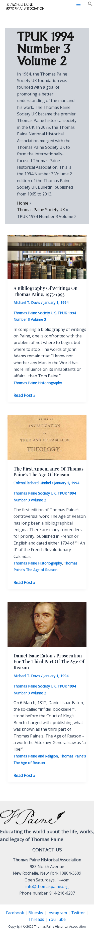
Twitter (78, 913)
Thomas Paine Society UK (35, 312)
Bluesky (35, 913)
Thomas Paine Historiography (38, 382)
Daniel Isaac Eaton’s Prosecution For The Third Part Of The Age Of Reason (49, 662)
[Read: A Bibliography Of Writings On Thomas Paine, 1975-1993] (47, 256)
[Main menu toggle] (78, 5)
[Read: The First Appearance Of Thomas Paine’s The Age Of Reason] (47, 437)
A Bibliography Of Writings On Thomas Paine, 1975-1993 (45, 291)
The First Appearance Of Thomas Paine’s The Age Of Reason (48, 472)
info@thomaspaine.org (47, 886)
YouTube (57, 919)
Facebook (15, 913)
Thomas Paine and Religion (36, 756)
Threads (36, 919)
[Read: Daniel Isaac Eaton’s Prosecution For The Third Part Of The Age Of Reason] (47, 624)
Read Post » (24, 395)
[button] (90, 5)
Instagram (57, 913)
